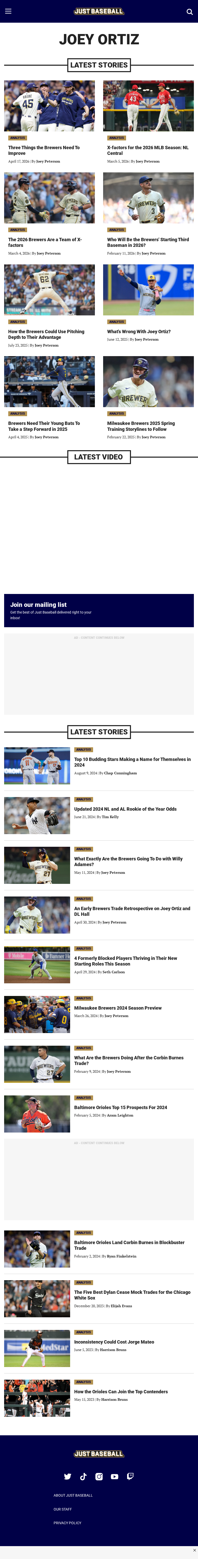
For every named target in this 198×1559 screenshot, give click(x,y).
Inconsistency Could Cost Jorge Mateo (114, 1342)
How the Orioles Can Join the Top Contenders (121, 1391)
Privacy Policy (67, 1523)
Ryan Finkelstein (121, 1256)
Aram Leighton (120, 1115)
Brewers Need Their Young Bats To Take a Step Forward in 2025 (44, 426)
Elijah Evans (121, 1305)
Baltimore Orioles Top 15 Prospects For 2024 (120, 1107)
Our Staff (63, 1509)
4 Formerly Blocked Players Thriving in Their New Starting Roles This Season (125, 961)
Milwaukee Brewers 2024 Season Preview (118, 1008)
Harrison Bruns (113, 1349)
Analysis (17, 138)
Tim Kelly (110, 816)
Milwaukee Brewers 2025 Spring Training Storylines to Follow (141, 426)
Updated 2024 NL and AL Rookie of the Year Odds (125, 809)
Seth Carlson (114, 971)
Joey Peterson (48, 161)
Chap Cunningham (120, 772)
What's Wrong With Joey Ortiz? (139, 331)
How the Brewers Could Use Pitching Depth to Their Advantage (46, 334)
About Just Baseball (73, 1495)
